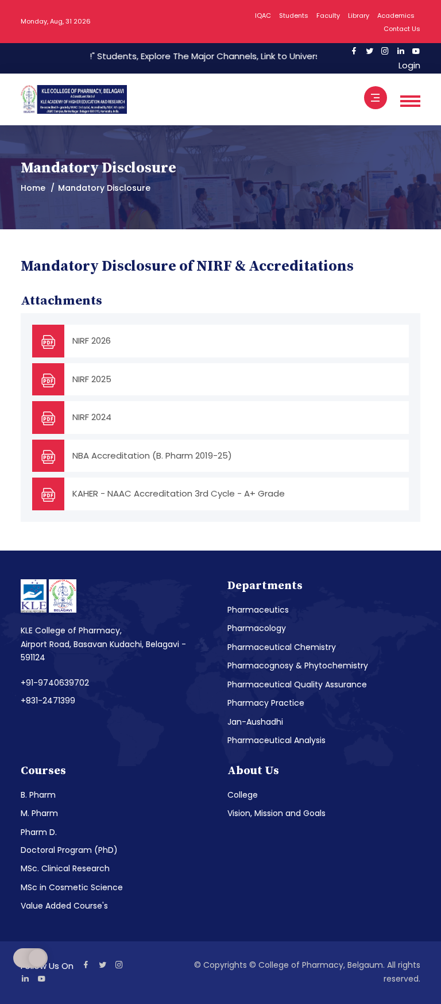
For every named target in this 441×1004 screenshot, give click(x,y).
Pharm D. (39, 832)
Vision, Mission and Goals (276, 813)
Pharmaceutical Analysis (276, 740)
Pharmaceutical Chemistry (281, 647)
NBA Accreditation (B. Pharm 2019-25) (152, 455)
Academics (396, 15)
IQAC (263, 15)
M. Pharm (39, 813)
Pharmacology (256, 628)
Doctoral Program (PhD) (69, 850)
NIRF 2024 (91, 417)
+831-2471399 (48, 700)
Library (358, 15)
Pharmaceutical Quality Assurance (297, 684)
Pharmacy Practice (265, 703)
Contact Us (402, 28)
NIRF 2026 (91, 340)
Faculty (328, 15)
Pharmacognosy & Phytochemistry (297, 665)
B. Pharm (38, 795)
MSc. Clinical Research (65, 868)
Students (293, 15)
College (242, 795)
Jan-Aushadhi (255, 722)
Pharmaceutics (258, 610)
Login (407, 65)
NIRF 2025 (91, 379)
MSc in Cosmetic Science (72, 887)
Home (33, 188)
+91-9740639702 (55, 682)
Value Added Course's (64, 905)
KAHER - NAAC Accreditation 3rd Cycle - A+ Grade (178, 493)
